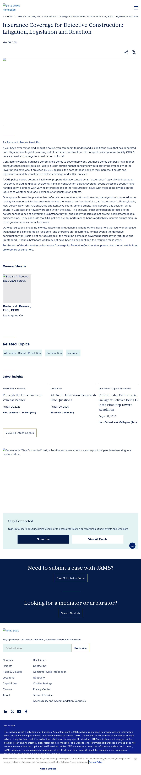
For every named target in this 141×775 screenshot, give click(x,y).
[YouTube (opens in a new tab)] (19, 711)
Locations (8, 677)
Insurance (73, 353)
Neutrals (8, 660)
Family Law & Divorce (14, 388)
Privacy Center (42, 689)
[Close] (135, 759)
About (6, 695)
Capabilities (10, 683)
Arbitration (56, 388)
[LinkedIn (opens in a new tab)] (5, 711)
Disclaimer (39, 660)
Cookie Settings (42, 683)
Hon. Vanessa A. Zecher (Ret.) (19, 412)
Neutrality (39, 677)
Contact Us (39, 666)
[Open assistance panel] (132, 546)
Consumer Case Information (50, 672)
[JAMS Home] (16, 7)
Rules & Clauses (12, 672)
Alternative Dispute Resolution (22, 353)
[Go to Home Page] (12, 630)
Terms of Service (43, 695)
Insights (7, 666)
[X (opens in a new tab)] (12, 711)
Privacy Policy (95, 762)
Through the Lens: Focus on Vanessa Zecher (22, 397)
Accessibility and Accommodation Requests (59, 701)
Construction (54, 353)
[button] (126, 52)
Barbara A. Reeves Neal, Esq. (24, 142)
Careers (7, 689)
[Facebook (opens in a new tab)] (26, 711)
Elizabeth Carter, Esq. (63, 412)
